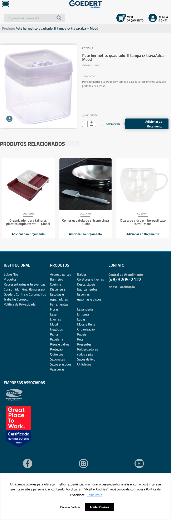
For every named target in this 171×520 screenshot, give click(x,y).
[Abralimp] (14, 399)
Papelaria (56, 339)
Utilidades (84, 364)
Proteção (56, 349)
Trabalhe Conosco (16, 299)
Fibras (54, 309)
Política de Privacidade (19, 304)
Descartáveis (86, 284)
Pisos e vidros (59, 344)
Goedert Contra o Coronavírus (25, 294)
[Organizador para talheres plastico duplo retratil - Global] (28, 184)
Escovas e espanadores (59, 297)
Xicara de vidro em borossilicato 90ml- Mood (143, 222)
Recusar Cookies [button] (70, 507)
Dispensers (57, 289)
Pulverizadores (87, 349)
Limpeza (83, 314)
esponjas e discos (89, 299)
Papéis (81, 334)
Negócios (56, 329)
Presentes (84, 344)
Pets (80, 339)
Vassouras (57, 369)
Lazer (54, 314)
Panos (54, 334)
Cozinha (55, 284)
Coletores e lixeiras (90, 279)
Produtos (8, 28)
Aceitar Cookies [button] (99, 507)
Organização (86, 329)
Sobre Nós (11, 274)
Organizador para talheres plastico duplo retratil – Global (28, 222)
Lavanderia (85, 309)
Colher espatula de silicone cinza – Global (85, 222)
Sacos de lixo (86, 359)
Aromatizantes (60, 274)
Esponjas (83, 294)
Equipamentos (87, 289)
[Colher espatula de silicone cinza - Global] (85, 184)
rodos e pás (85, 354)
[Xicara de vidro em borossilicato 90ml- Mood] (143, 184)
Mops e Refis (86, 324)
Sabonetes (57, 359)
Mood (54, 324)
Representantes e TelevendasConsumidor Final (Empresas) (24, 287)
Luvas (81, 319)
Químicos (56, 354)
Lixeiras (55, 319)
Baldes (82, 274)
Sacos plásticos (60, 364)
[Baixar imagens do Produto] (9, 119)
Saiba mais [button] (94, 494)
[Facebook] (110, 123)
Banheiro (56, 279)
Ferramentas (59, 304)
